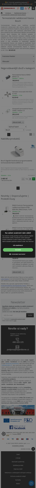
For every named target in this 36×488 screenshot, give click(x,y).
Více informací (30, 241)
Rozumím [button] (18, 250)
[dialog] (18, 244)
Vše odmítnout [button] (18, 245)
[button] (18, 254)
